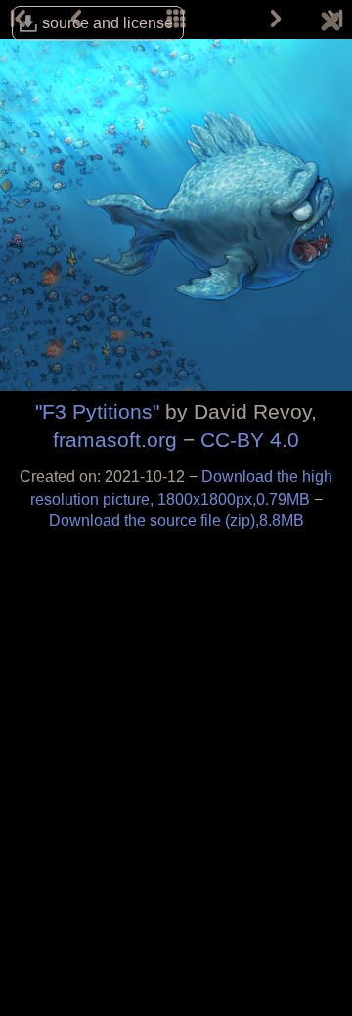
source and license (107, 23)
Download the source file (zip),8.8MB (176, 520)
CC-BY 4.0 (249, 439)
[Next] (276, 19)
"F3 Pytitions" (97, 411)
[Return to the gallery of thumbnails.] (330, 24)
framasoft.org (115, 439)
